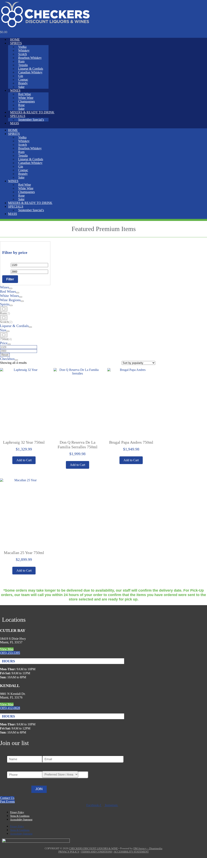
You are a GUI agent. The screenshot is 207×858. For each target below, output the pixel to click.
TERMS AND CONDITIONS (96, 851)
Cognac (23, 79)
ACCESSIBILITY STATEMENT (131, 851)
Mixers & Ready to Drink (32, 112)
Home (15, 39)
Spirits (16, 43)
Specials (17, 116)
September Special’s (31, 119)
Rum (21, 61)
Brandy (23, 83)
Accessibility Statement (21, 819)
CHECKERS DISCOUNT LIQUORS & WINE (93, 848)
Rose (21, 105)
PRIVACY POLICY (68, 851)
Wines (15, 90)
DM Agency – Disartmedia (147, 848)
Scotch (22, 54)
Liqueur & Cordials (30, 68)
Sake (21, 87)
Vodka (22, 47)
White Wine (25, 97)
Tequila (23, 65)
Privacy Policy (17, 812)
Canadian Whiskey (30, 72)
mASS (14, 123)
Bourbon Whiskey (30, 57)
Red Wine (24, 94)
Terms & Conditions (20, 816)
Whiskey (24, 50)
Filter (10, 279)
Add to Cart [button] (77, 464)
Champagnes (26, 101)
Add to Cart (24, 460)
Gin (20, 76)
